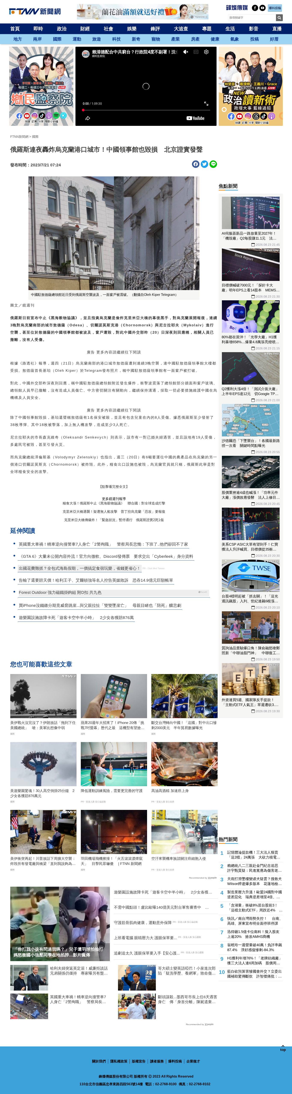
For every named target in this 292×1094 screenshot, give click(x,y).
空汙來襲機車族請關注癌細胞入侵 (178, 859)
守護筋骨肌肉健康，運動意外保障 (143, 923)
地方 (17, 39)
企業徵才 (193, 1061)
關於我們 (99, 1061)
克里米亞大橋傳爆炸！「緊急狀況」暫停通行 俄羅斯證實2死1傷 (114, 520)
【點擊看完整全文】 (114, 486)
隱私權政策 (118, 1061)
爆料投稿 (175, 1061)
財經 (85, 28)
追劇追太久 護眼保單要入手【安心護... (147, 953)
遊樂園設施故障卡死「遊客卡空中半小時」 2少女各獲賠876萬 (163, 892)
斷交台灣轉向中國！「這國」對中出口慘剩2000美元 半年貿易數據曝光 (184, 725)
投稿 (254, 39)
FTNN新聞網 (19, 136)
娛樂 (132, 28)
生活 (230, 28)
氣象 (234, 39)
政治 (61, 28)
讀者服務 (157, 1061)
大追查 (181, 28)
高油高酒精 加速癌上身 (170, 791)
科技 (116, 39)
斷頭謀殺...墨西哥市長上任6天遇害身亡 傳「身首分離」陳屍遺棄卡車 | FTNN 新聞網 (187, 1000)
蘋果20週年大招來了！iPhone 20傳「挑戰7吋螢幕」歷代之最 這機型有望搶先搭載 (113, 726)
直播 (277, 28)
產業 (175, 39)
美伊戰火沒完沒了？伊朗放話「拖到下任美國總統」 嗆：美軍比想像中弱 (43, 725)
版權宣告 (139, 1061)
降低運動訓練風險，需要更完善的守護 (112, 791)
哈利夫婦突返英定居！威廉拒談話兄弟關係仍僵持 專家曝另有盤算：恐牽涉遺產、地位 (79, 971)
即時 (38, 28)
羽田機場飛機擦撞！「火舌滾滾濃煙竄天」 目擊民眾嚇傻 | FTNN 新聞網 (112, 861)
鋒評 (155, 28)
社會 (108, 28)
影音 (253, 28)
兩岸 (37, 39)
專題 (207, 28)
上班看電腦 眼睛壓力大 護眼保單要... (145, 938)
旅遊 (96, 39)
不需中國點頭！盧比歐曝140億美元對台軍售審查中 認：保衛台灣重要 (159, 907)
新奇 (136, 39)
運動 (77, 39)
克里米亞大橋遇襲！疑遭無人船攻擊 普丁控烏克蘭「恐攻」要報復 (114, 511)
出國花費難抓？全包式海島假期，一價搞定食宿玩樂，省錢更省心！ (80, 568)
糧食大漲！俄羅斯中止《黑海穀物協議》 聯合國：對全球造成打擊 (114, 503)
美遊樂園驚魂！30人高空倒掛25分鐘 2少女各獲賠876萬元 (42, 793)
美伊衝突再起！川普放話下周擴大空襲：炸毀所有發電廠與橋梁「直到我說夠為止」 (43, 861)
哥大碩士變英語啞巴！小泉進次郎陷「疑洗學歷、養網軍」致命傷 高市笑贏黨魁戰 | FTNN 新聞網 (187, 971)
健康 (215, 39)
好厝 (274, 39)
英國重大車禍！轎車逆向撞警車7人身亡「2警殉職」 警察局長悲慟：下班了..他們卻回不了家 (78, 1000)
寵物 (156, 39)
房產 (195, 39)
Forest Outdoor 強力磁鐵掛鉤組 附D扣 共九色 (60, 592)
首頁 (15, 28)
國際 (57, 39)
